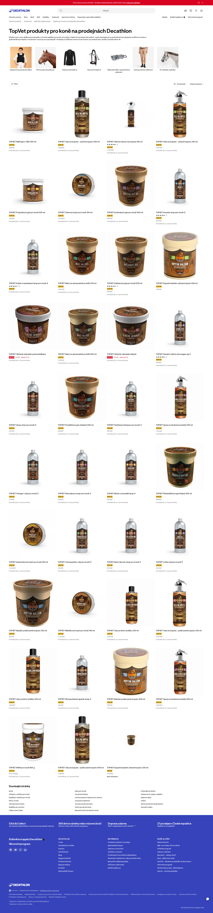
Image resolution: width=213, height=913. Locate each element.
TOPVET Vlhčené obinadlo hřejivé (121, 354)
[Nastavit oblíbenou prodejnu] (185, 10)
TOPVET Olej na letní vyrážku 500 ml (25, 699)
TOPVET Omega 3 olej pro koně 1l (23, 493)
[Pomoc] (190, 10)
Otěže (143, 801)
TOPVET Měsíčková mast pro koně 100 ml (76, 630)
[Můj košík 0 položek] (201, 10)
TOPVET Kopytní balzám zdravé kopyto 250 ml (127, 768)
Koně (11, 791)
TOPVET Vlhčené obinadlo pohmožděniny (27, 354)
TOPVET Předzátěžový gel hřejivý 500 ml (174, 493)
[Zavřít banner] (202, 2)
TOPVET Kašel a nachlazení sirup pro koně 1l (28, 283)
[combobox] (197, 84)
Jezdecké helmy (81, 794)
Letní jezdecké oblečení (143, 70)
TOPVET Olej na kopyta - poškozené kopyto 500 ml (81, 768)
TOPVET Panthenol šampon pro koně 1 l (124, 425)
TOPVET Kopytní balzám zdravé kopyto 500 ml (176, 283)
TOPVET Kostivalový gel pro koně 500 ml (125, 212)
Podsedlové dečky (148, 791)
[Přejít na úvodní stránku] (19, 10)
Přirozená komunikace (45, 70)
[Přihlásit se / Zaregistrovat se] (196, 10)
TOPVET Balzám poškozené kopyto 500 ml (126, 699)
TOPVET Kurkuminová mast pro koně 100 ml (28, 562)
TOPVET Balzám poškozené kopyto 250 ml (28, 630)
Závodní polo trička (16, 804)
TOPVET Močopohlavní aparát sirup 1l (74, 699)
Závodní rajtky (146, 807)
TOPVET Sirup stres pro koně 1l (22, 425)
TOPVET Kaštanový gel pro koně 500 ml (124, 283)
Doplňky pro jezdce (16, 807)
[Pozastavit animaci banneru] (199, 2)
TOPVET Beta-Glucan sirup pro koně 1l (124, 562)
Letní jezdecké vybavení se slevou (88, 797)
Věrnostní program (195, 17)
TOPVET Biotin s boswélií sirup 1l (121, 493)
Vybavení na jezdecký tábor (21, 70)
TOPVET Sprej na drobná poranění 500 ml (174, 699)
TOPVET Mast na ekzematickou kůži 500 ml (77, 354)
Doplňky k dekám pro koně (19, 797)
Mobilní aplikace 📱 (177, 17)
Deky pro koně (80, 791)
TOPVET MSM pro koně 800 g (22, 768)
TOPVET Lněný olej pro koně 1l (169, 562)
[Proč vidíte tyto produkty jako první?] (175, 84)
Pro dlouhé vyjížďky (168, 70)
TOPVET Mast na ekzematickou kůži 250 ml (77, 283)
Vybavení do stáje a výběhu (151, 794)
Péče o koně (14, 801)
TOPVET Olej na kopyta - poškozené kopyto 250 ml (179, 630)
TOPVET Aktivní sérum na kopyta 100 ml (124, 142)
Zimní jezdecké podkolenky (152, 804)
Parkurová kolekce (69, 70)
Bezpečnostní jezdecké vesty (87, 810)
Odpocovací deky (16, 810)
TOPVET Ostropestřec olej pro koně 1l (74, 562)
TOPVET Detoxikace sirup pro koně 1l (74, 493)
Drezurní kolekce (94, 70)
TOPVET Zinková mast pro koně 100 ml (75, 212)
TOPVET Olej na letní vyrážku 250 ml (123, 630)
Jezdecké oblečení (82, 801)
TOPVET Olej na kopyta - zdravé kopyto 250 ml (177, 142)
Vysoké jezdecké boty (84, 804)
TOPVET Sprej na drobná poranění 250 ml (174, 425)
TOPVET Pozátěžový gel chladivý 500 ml (76, 425)
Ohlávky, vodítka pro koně (19, 794)
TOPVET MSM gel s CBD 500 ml (22, 142)
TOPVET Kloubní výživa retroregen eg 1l (173, 354)
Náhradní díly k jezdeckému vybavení (118, 71)
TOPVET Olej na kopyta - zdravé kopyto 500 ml (79, 142)
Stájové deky (146, 797)
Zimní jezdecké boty (83, 807)
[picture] (33, 114)
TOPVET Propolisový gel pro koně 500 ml (27, 212)
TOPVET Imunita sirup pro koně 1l (170, 212)
